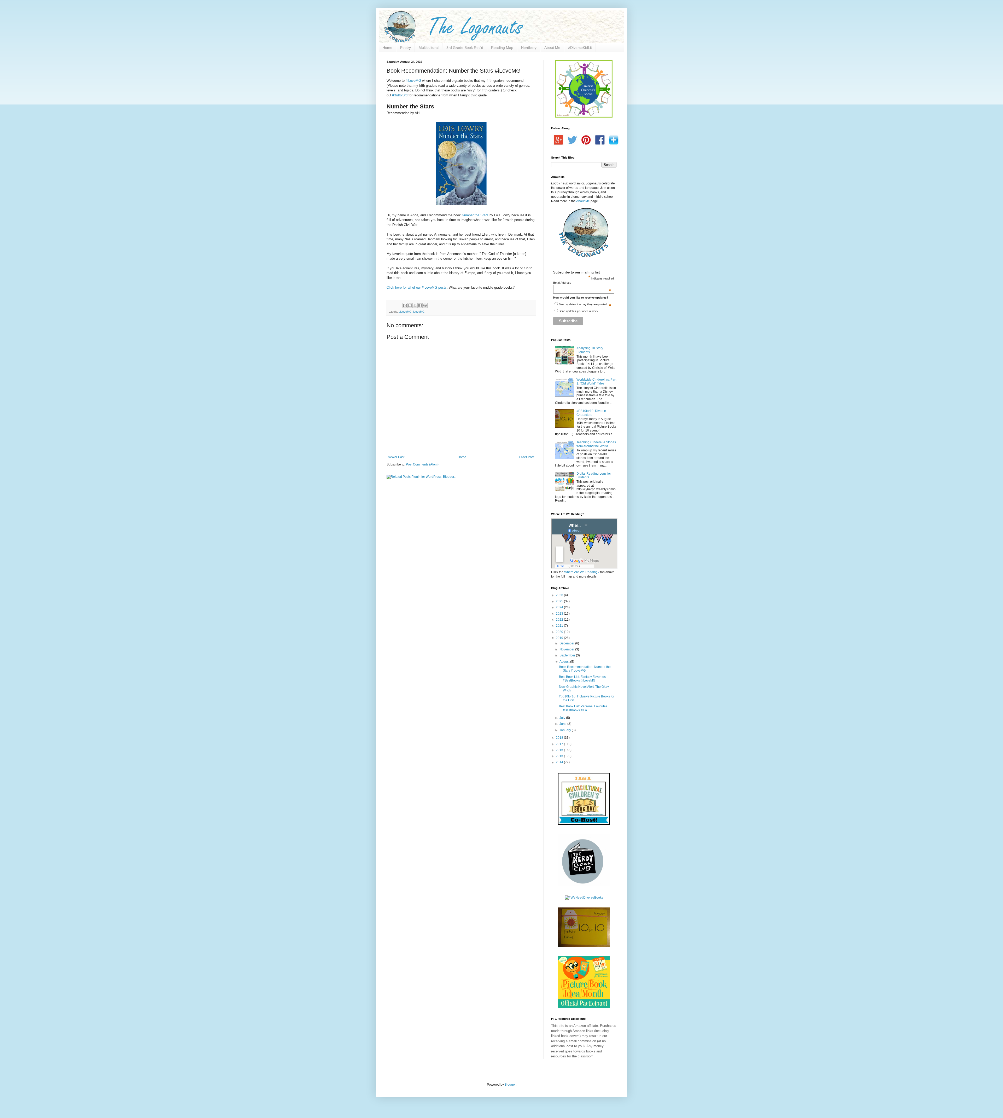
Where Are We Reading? (581, 572)
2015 (560, 756)
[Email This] (405, 305)
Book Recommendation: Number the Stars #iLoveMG (585, 668)
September (567, 655)
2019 (560, 638)
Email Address (582, 282)
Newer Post (396, 457)
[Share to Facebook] (420, 305)
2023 (560, 613)
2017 (560, 744)
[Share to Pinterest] (425, 305)
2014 (560, 762)
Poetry (405, 47)
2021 (560, 625)
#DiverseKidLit (580, 47)
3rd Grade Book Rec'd (464, 47)
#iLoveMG (413, 81)
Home (387, 47)
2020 (560, 632)
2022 (560, 619)
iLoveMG (419, 311)
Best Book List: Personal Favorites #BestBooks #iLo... (583, 708)
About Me (552, 47)
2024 (560, 607)
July (562, 718)
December (567, 643)
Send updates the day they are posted (583, 304)
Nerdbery (529, 47)
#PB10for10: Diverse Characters (591, 412)
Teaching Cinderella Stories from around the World (596, 444)
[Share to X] (415, 305)
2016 (560, 750)
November (567, 649)
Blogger (510, 1084)
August (564, 661)
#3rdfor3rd (399, 95)
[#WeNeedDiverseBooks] (584, 897)
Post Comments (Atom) (422, 464)
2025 (560, 601)
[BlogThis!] (410, 305)
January (565, 730)
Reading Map (502, 47)
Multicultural (429, 47)
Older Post (526, 457)
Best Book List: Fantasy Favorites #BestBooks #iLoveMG (582, 678)
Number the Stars (475, 215)
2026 (560, 595)
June (563, 724)
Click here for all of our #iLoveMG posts (417, 287)
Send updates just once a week (578, 311)
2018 (560, 737)
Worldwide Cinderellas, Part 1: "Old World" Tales (596, 381)
